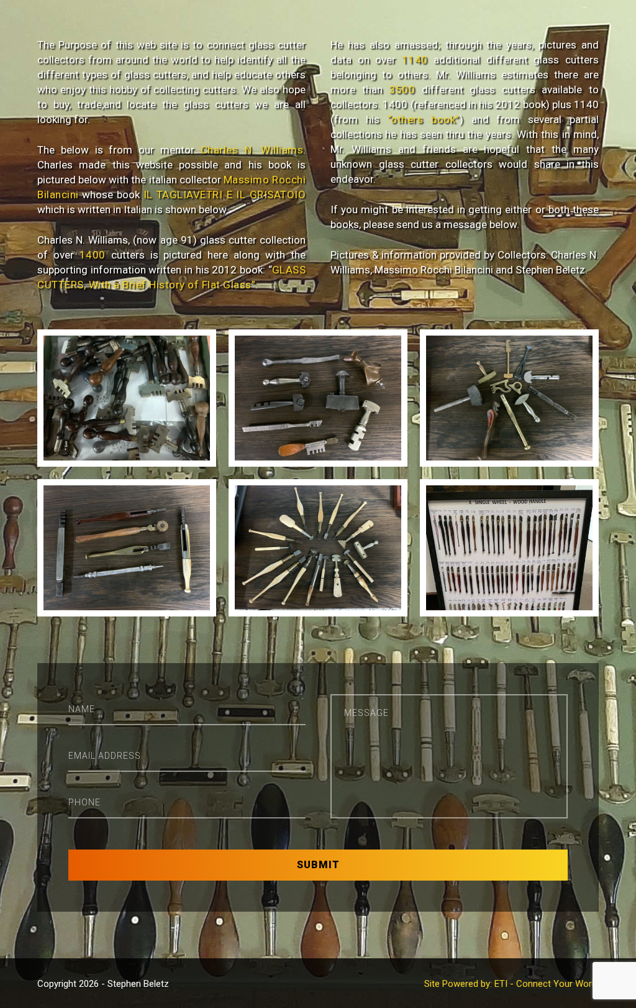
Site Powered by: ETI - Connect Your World (511, 983)
